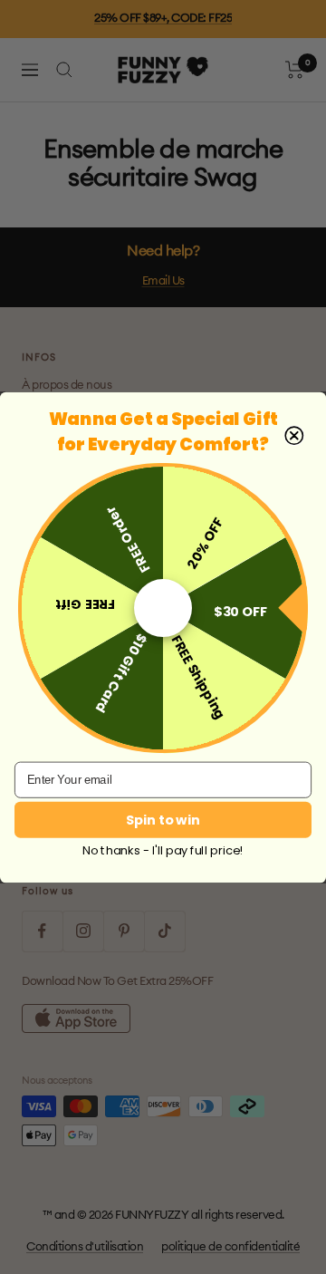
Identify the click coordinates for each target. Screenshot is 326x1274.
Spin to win (163, 819)
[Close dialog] (293, 435)
